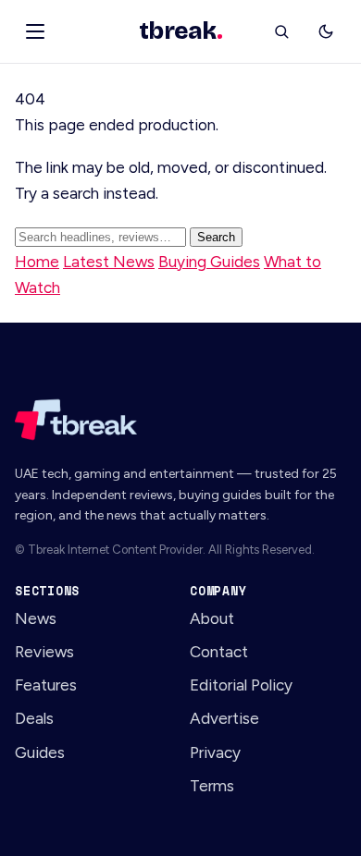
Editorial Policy (241, 685)
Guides (40, 752)
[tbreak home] (180, 419)
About (212, 618)
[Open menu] (35, 31)
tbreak (180, 31)
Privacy (215, 752)
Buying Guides (209, 261)
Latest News (109, 261)
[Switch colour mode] (325, 31)
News (35, 618)
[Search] (281, 31)
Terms (212, 786)
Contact (219, 651)
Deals (34, 718)
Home (37, 261)
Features (46, 685)
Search (216, 237)
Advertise (224, 718)
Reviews (44, 651)
